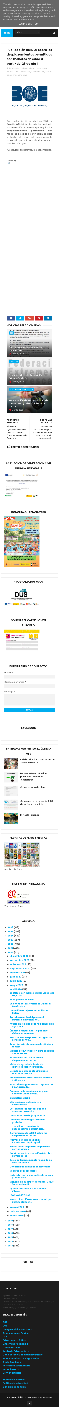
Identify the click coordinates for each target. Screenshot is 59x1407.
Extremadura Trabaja (15, 1343)
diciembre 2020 (19, 956)
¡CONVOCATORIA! (20, 1195)
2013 (10, 1245)
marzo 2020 (17, 1207)
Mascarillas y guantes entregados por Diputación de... (32, 1085)
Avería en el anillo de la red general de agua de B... (32, 1025)
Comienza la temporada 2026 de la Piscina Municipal (37, 803)
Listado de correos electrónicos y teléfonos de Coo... (29, 1072)
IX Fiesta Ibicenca (29, 814)
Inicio (7, 33)
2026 (11, 927)
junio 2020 (16, 980)
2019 (10, 1220)
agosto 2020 (17, 972)
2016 (10, 1233)
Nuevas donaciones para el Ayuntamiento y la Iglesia (25, 1141)
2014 (10, 1241)
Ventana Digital (12, 1372)
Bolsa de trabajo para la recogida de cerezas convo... (31, 1039)
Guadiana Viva (11, 1347)
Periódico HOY (11, 1369)
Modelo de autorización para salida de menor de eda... (32, 1052)
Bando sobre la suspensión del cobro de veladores (31, 1154)
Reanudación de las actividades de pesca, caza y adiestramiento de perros (28, 403)
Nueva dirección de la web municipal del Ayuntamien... (31, 1200)
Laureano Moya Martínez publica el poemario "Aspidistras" (34, 776)
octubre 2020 (18, 964)
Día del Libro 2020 (20, 1097)
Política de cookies (14, 1379)
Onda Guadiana (12, 1362)
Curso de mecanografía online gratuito (27, 1121)
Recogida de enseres (22, 999)
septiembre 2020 (20, 968)
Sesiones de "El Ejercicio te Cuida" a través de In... (30, 1005)
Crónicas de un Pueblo (16, 1333)
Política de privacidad (15, 1383)
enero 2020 (17, 1215)
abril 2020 (16, 989)
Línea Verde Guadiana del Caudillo (23, 1354)
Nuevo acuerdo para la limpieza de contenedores (30, 1148)
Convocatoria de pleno (33, 787)
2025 (11, 931)
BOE (11, 333)
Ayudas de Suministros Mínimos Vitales (28, 1190)
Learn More (25, 24)
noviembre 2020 (20, 960)
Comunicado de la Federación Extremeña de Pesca (26, 377)
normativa (22, 75)
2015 (10, 1237)
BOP (5, 1325)
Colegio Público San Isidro (17, 1329)
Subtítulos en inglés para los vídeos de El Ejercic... (32, 994)
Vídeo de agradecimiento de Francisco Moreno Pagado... (27, 1065)
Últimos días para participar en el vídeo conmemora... (29, 1032)
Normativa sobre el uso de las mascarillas (25, 348)
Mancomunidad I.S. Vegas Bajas (21, 1358)
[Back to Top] (29, 1403)
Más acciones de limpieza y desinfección (25, 1103)
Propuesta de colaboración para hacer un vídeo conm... (29, 1092)
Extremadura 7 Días (14, 1340)
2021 (10, 948)
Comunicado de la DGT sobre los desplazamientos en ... (28, 1134)
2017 (10, 1229)
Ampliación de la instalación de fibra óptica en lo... (31, 1079)
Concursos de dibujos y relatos (27, 1115)
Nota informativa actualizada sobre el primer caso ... (32, 1176)
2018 (10, 1224)
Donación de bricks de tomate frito (30, 1166)
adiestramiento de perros (21, 389)
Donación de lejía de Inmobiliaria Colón (29, 1012)
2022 (11, 943)
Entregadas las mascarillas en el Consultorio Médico (28, 1110)
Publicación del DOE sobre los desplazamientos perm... (26, 1059)
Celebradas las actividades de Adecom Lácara (37, 761)
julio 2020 (16, 976)
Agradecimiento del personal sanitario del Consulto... (27, 1018)
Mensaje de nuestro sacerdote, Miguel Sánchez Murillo (32, 1183)
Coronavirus (24, 71)
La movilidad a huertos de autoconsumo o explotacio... (27, 1127)
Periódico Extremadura (16, 1365)
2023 (11, 939)
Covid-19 (35, 71)
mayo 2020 (17, 985)
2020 (11, 952)
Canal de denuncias (14, 1386)
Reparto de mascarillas (23, 1170)
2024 (11, 935)
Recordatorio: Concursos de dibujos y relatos (31, 1045)
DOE (42, 71)
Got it (38, 24)
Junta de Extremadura (16, 1351)
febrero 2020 (18, 1211)
